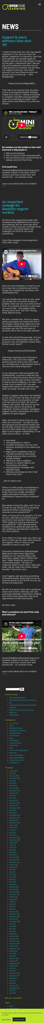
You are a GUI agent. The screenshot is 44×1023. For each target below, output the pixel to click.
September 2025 (15, 778)
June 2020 (12, 847)
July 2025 (12, 781)
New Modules (13, 745)
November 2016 (14, 916)
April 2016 (12, 931)
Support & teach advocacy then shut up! (16, 41)
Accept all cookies (19, 1019)
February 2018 (14, 887)
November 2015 (14, 944)
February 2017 (13, 911)
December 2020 (14, 837)
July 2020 (12, 845)
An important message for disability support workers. (15, 207)
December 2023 (14, 803)
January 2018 (13, 889)
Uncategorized (14, 762)
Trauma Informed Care (16, 760)
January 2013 (13, 985)
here (4, 186)
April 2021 (12, 832)
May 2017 (12, 906)
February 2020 (14, 857)
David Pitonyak (14, 735)
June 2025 (12, 783)
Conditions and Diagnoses (17, 730)
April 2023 (12, 810)
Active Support (14, 723)
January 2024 (13, 800)
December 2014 (14, 963)
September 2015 (14, 948)
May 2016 (12, 929)
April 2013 (12, 983)
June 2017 (12, 904)
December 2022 (14, 815)
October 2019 (13, 865)
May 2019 (12, 872)
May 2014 (12, 971)
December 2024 (14, 790)
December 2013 (14, 973)
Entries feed (13, 1008)
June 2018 (12, 877)
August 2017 (13, 899)
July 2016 (12, 924)
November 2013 (14, 976)
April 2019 (12, 874)
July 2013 (12, 981)
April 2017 (12, 909)
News (11, 748)
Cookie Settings (6, 1019)
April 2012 (12, 993)
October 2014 (13, 966)
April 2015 (12, 956)
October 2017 (13, 897)
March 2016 (13, 934)
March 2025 (13, 786)
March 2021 (13, 835)
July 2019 (12, 869)
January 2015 (13, 961)
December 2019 (14, 860)
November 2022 (14, 818)
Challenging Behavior (16, 728)
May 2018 (12, 879)
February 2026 (14, 776)
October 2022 (13, 820)
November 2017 (14, 894)
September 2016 (14, 921)
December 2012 (14, 988)
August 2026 (13, 771)
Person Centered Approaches (19, 750)
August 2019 (13, 867)
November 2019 (14, 862)
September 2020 (15, 840)
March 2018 (13, 884)
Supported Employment (17, 758)
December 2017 (14, 892)
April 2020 (12, 852)
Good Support (13, 740)
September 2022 (15, 823)
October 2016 (13, 919)
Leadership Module (15, 743)
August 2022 (13, 825)
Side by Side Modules (16, 755)
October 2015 (13, 946)
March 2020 (13, 855)
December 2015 (14, 941)
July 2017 (12, 902)
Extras (11, 738)
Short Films (13, 753)
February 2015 (14, 958)
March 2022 (13, 828)
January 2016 (13, 939)
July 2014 (12, 968)
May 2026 (12, 773)
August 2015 (13, 951)
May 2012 (12, 990)
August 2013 (13, 978)
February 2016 (14, 936)
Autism (11, 725)
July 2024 (12, 795)
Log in (11, 1006)
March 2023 (13, 813)
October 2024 (13, 793)
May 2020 (12, 850)
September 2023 (14, 808)
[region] (22, 1016)
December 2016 (14, 914)
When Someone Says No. (17, 698)
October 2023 (13, 805)
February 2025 (14, 788)
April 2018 (12, 882)
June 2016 (12, 926)
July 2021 (12, 830)
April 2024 (12, 798)
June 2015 (12, 953)
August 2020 (13, 842)
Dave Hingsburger (15, 733)
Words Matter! (14, 715)
